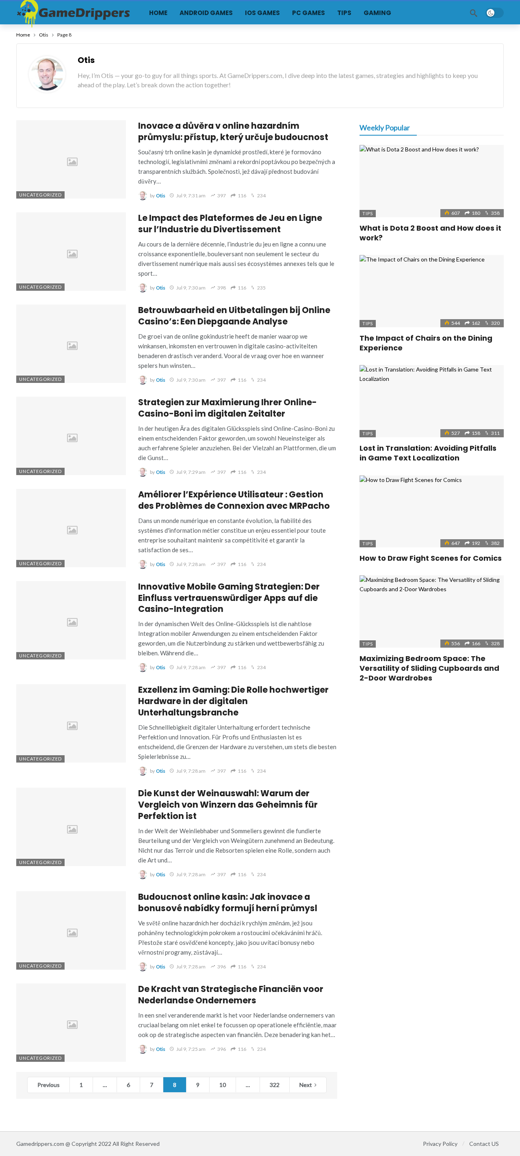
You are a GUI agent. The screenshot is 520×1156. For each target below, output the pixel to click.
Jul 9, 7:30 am (191, 288)
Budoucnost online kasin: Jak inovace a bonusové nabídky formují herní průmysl (227, 902)
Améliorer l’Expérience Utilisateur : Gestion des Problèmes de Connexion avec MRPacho (234, 500)
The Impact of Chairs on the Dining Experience (426, 343)
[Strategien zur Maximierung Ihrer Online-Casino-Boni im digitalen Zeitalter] (71, 436)
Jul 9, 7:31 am (191, 195)
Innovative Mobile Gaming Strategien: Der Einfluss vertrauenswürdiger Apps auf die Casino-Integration (229, 598)
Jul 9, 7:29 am (191, 472)
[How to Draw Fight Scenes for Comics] (432, 511)
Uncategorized (40, 194)
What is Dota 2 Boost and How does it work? (430, 233)
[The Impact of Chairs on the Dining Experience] (432, 291)
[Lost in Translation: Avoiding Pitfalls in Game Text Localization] (432, 401)
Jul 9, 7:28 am (191, 564)
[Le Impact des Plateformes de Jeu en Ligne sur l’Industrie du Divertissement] (71, 251)
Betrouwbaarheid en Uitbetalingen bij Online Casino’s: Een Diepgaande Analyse (234, 315)
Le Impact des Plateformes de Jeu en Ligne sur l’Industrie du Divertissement (230, 223)
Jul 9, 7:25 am (191, 1049)
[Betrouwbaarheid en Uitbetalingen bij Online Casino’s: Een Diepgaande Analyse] (71, 344)
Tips (367, 213)
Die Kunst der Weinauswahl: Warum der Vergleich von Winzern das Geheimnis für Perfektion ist (228, 804)
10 (222, 1084)
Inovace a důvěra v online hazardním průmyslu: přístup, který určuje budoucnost (233, 131)
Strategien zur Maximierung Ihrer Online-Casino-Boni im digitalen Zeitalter (227, 407)
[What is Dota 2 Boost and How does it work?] (432, 181)
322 (275, 1084)
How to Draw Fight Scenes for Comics (431, 558)
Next (305, 1084)
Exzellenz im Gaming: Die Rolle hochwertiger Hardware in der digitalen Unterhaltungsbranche (233, 701)
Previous (48, 1084)
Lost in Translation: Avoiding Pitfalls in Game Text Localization (428, 453)
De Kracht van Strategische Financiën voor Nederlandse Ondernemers (230, 994)
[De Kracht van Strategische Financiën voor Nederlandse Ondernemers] (71, 1022)
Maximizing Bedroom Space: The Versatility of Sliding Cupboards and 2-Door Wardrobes (429, 668)
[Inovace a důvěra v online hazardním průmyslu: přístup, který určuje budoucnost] (71, 159)
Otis (86, 60)
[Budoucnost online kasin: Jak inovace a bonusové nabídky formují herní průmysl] (71, 930)
